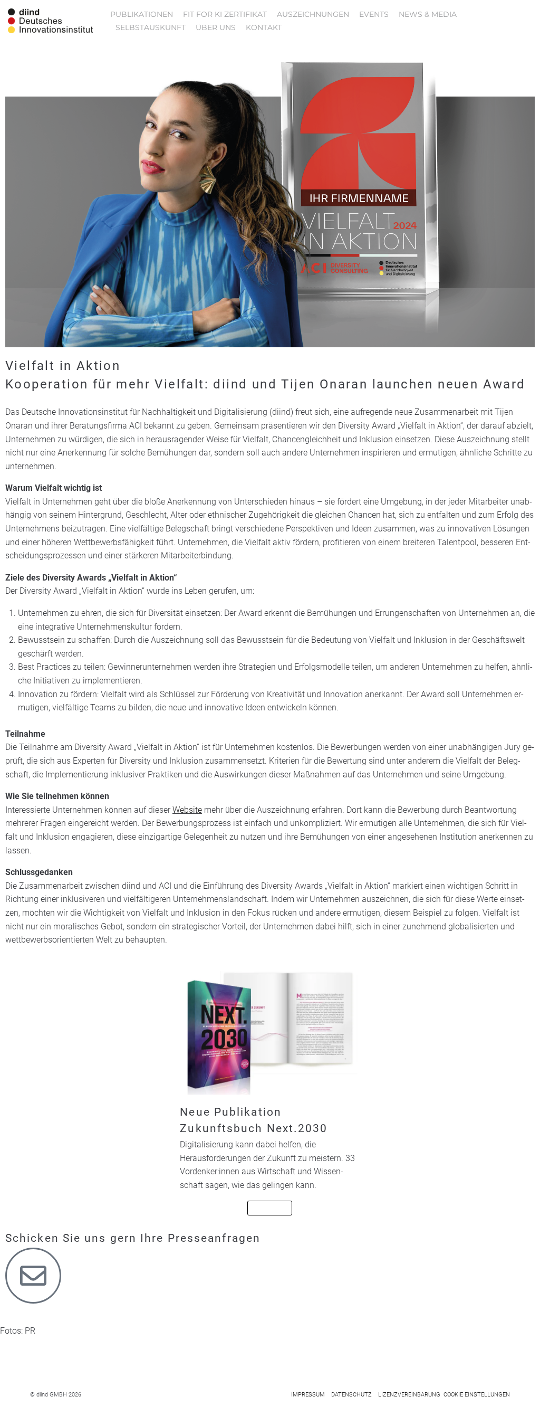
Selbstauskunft (150, 27)
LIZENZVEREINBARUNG (409, 1394)
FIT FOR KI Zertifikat (225, 14)
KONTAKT (264, 27)
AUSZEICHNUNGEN (313, 14)
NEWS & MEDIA (428, 14)
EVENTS (374, 14)
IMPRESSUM (308, 1394)
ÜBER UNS (216, 27)
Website (187, 810)
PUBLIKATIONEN (141, 14)
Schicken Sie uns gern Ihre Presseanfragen (133, 1238)
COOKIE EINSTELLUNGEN (476, 1394)
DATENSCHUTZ (351, 1394)
